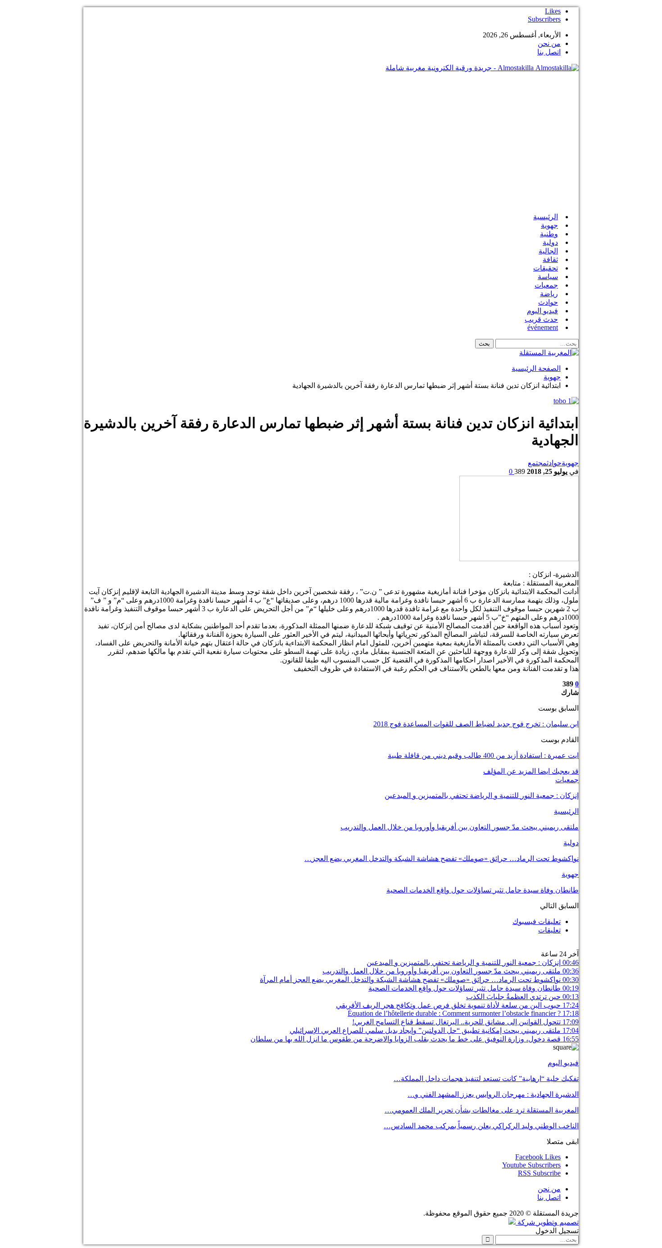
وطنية (549, 234)
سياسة (548, 276)
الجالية (548, 251)
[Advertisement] (331, 142)
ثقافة (550, 259)
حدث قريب (541, 319)
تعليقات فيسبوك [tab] (536, 921)
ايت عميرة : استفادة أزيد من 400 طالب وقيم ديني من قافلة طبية (483, 755)
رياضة (549, 293)
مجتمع (537, 463)
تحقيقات (545, 268)
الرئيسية (545, 217)
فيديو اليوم (542, 311)
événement (542, 327)
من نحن (549, 43)
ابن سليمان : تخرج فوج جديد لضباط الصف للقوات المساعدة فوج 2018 (476, 724)
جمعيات (546, 285)
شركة (526, 1222)
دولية (550, 242)
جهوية (549, 225)
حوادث (548, 302)
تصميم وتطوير (558, 1222)
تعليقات (549, 930)
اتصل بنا (549, 52)
